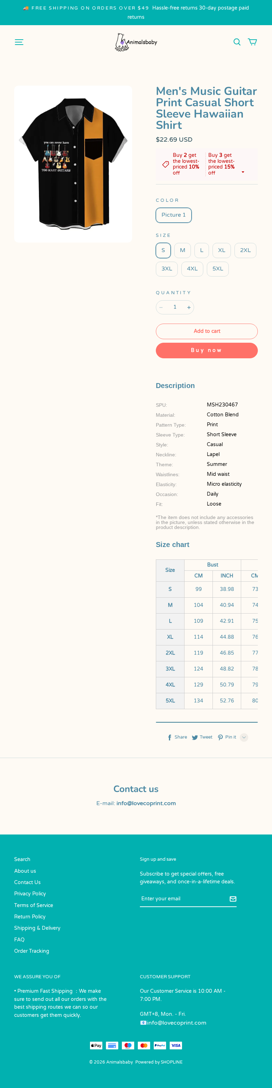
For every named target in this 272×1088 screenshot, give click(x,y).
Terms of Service (33, 905)
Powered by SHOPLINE (159, 1062)
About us (25, 871)
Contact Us (27, 882)
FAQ (19, 940)
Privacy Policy (30, 894)
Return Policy (30, 917)
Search (22, 859)
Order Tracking (31, 951)
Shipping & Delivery (37, 928)
